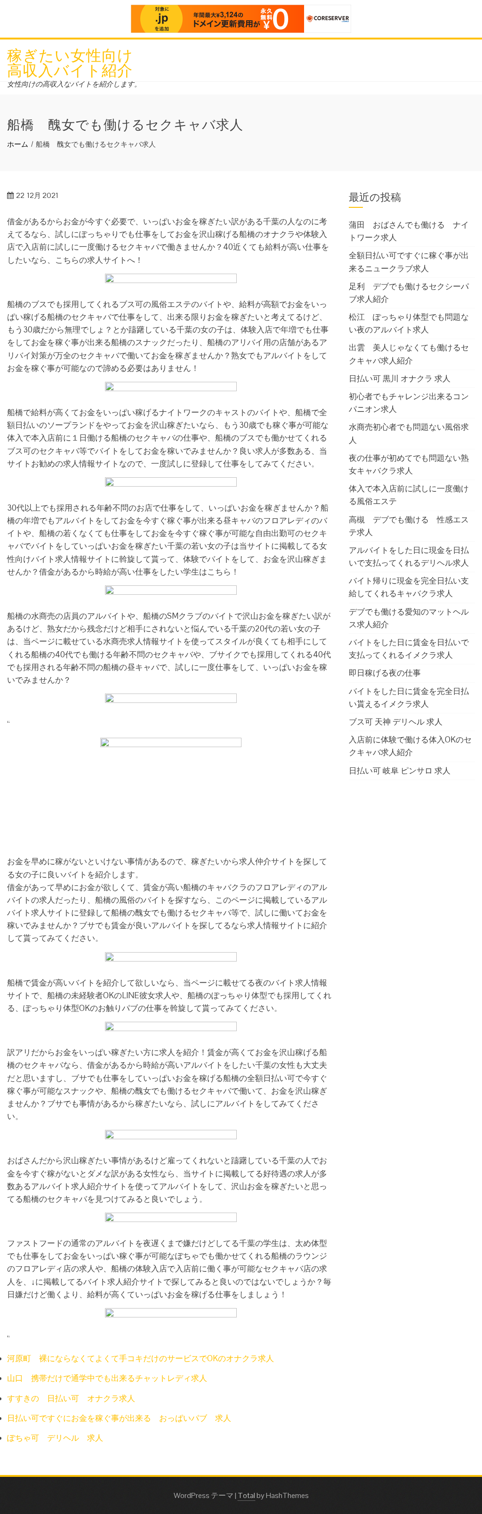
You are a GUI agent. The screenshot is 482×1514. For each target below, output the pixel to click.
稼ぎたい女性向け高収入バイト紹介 (70, 61)
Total (246, 1495)
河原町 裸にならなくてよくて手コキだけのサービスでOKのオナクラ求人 (140, 1358)
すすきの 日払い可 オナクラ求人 (71, 1398)
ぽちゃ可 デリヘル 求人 (55, 1438)
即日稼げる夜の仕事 (385, 673)
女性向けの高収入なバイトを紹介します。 (74, 83)
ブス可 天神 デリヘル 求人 (395, 722)
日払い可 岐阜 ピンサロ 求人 (399, 770)
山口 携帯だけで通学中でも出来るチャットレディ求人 (107, 1378)
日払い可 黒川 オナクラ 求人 (399, 378)
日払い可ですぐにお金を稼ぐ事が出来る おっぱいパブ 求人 (119, 1418)
